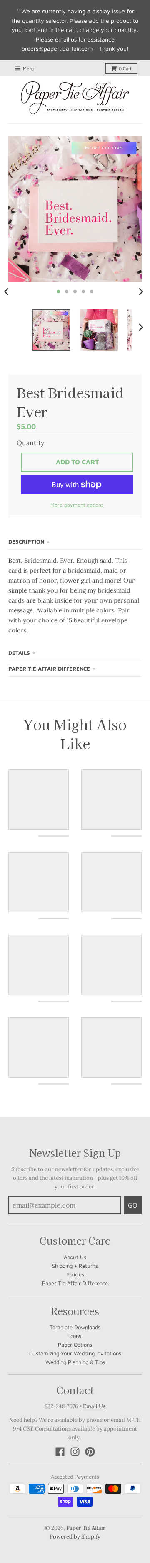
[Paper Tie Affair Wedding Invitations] (75, 98)
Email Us (94, 1406)
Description (26, 541)
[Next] (141, 291)
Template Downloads (75, 1327)
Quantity (30, 443)
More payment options (77, 505)
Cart (125, 68)
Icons (75, 1336)
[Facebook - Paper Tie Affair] (60, 1452)
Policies (75, 1274)
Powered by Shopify (75, 1536)
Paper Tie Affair (85, 1527)
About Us (75, 1257)
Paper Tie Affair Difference (49, 668)
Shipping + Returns (75, 1265)
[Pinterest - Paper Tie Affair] (90, 1452)
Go (133, 1205)
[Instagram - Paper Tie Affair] (75, 1452)
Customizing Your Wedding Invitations (75, 1353)
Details (19, 652)
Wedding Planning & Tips (75, 1362)
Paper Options (75, 1344)
